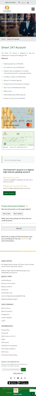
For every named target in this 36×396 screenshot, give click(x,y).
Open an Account (10, 2)
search (23, 2)
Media (3, 339)
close (32, 394)
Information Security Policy (9, 355)
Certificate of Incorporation (9, 345)
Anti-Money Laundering (8, 349)
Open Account (9, 193)
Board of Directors (6, 311)
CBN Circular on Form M (8, 336)
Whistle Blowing (6, 280)
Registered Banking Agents (9, 299)
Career (3, 321)
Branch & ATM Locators (8, 283)
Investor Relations (6, 317)
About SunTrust (5, 308)
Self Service (4, 290)
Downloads (4, 333)
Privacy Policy (5, 330)
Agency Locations (6, 286)
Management (5, 314)
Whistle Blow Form (7, 293)
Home (3, 39)
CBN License (5, 342)
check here (24, 239)
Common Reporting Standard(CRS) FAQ (13, 296)
